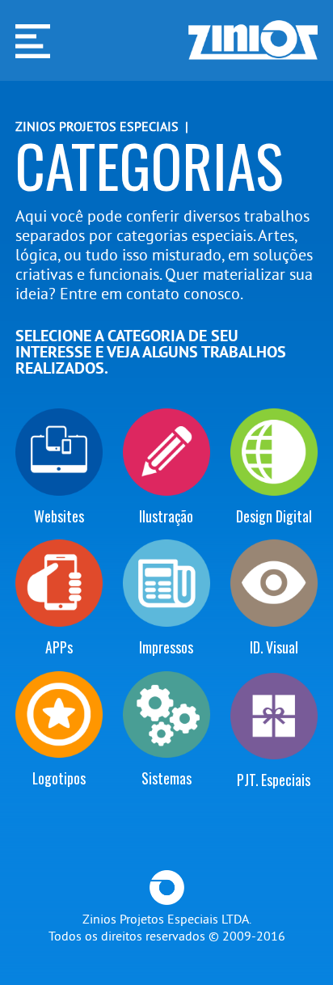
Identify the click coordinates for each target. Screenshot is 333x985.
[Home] (253, 41)
